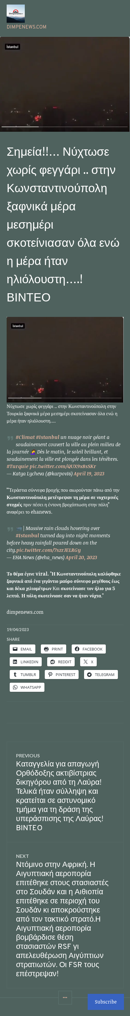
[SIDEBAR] (65, 997)
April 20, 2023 (81, 557)
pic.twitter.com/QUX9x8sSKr (63, 466)
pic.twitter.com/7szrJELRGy (48, 550)
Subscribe (106, 1001)
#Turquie (17, 466)
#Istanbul (47, 437)
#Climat (25, 437)
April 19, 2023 (89, 473)
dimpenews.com (27, 27)
